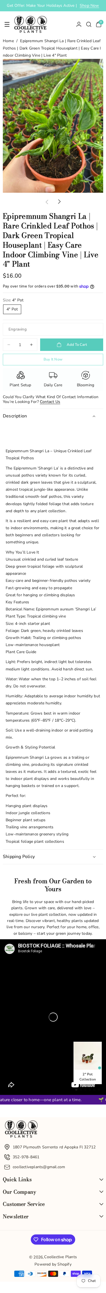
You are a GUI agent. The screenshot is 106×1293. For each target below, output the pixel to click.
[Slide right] (59, 202)
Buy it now (53, 359)
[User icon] (79, 24)
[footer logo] (21, 1130)
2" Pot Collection (87, 1077)
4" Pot (12, 309)
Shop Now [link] (89, 5)
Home (8, 41)
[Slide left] (47, 202)
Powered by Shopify (53, 1264)
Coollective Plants (60, 1257)
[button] (7, 24)
